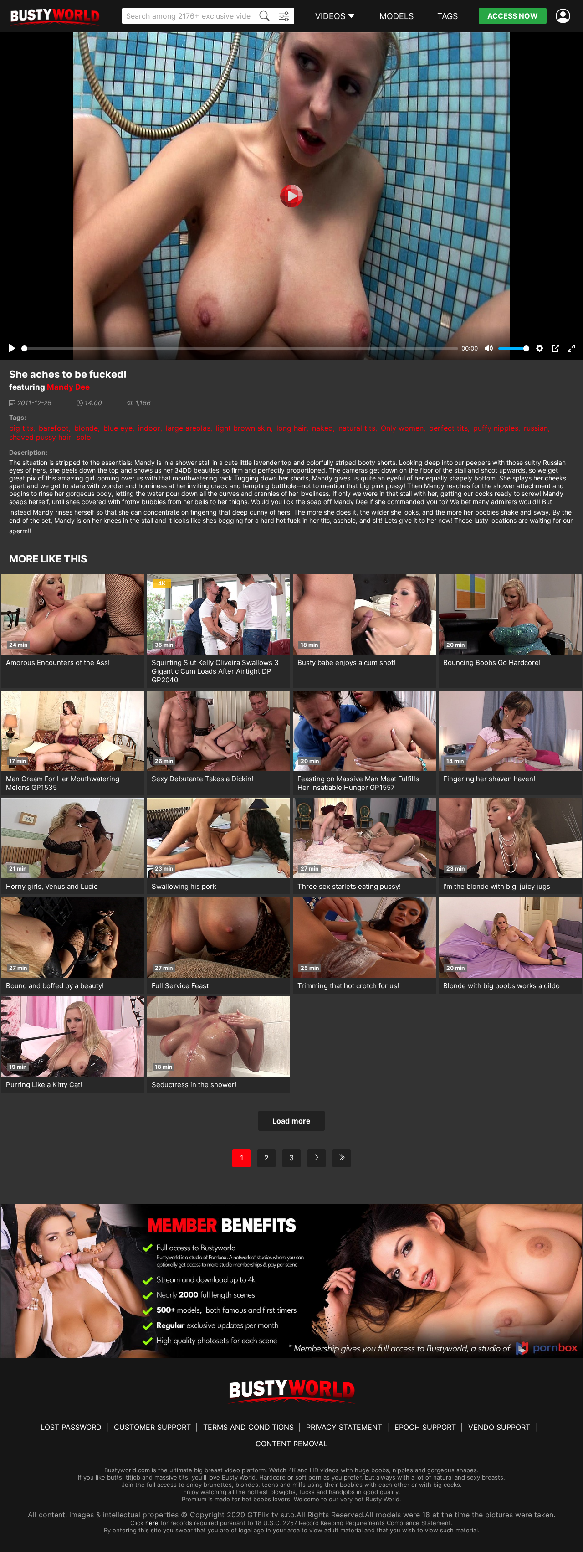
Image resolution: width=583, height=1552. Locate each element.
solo (84, 437)
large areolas (188, 428)
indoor (149, 428)
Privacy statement (344, 1427)
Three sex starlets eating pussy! (349, 886)
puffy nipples (495, 428)
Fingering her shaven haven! (489, 778)
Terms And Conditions (248, 1427)
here (152, 1522)
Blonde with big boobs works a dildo (501, 985)
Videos (330, 16)
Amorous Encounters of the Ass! (58, 662)
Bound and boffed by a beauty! (55, 985)
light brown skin (243, 428)
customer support (152, 1427)
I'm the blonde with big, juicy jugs (496, 886)
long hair (291, 428)
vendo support (499, 1427)
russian (536, 428)
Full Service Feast (180, 985)
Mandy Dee (68, 387)
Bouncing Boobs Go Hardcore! (492, 662)
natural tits (356, 428)
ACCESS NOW (512, 16)
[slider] (239, 348)
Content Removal (291, 1443)
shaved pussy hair (40, 437)
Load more (291, 1120)
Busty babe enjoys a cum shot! (346, 662)
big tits (21, 428)
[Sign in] (565, 16)
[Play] (291, 196)
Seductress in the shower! (194, 1084)
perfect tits (448, 428)
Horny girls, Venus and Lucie (52, 886)
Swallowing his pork (184, 886)
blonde (86, 428)
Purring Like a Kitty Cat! (44, 1084)
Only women (402, 428)
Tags (447, 16)
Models (396, 16)
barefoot (54, 428)
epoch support (425, 1427)
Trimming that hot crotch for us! (348, 985)
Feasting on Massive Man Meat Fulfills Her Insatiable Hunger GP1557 (358, 783)
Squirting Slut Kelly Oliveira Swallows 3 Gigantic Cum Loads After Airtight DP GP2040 (215, 671)
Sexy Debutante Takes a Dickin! (202, 778)
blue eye (118, 428)
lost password (71, 1427)
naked (322, 428)
